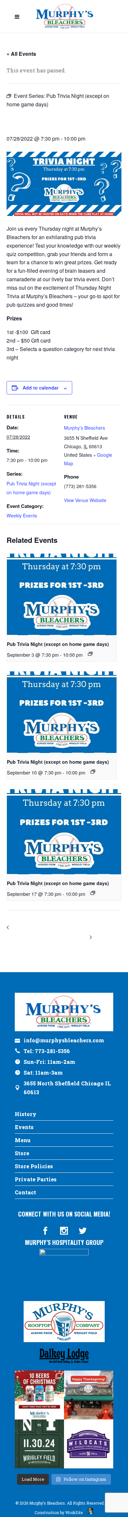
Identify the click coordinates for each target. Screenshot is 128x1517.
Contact (25, 1192)
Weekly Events (22, 515)
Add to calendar (40, 387)
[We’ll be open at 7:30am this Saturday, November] (88, 1443)
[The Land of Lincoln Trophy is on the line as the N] (39, 1443)
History (25, 1114)
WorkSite (74, 1512)
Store (22, 1153)
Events (24, 1127)
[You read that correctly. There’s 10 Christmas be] (39, 1395)
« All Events (21, 53)
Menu (23, 1140)
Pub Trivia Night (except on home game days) (58, 644)
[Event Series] (90, 654)
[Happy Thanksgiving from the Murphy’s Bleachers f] (88, 1395)
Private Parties (35, 1179)
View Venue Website (85, 500)
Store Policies (34, 1166)
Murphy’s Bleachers (84, 427)
